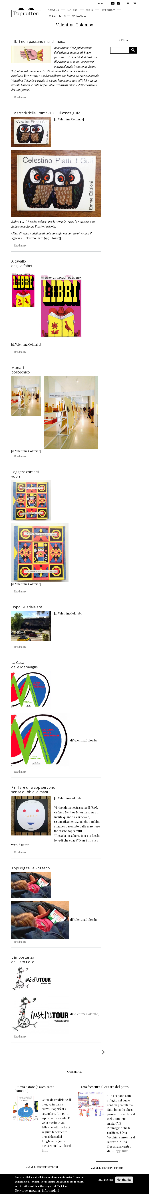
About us (53, 10)
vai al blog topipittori (42, 1167)
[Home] (26, 12)
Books (89, 10)
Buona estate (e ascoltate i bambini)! (34, 1089)
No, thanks (124, 1179)
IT (128, 3)
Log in (99, 3)
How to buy (108, 10)
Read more (20, 97)
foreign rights (57, 16)
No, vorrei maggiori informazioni (37, 1190)
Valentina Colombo (85, 1014)
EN (134, 3)
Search (134, 50)
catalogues (79, 16)
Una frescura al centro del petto (105, 1087)
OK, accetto (105, 1180)
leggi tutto (121, 1151)
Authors (72, 10)
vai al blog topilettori (107, 1168)
